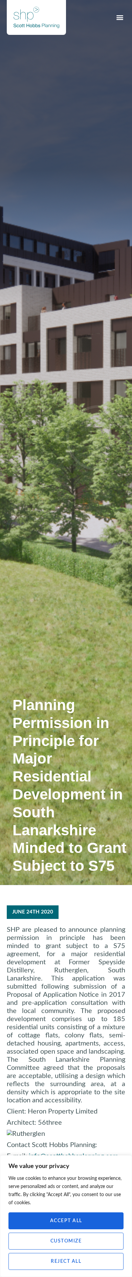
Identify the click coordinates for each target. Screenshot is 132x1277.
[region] (66, 1216)
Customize (66, 1241)
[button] (119, 17)
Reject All (66, 1261)
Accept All (66, 1220)
